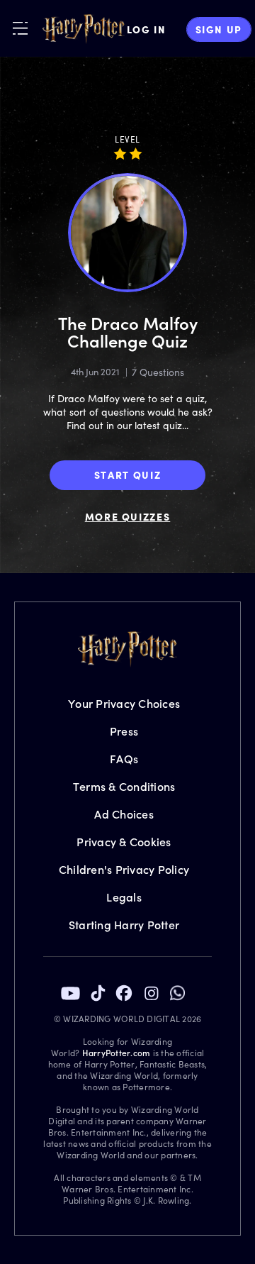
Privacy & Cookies (123, 841)
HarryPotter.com (116, 1052)
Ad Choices (124, 813)
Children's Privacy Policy (124, 869)
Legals (124, 896)
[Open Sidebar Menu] (20, 28)
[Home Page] (83, 29)
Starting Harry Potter (124, 924)
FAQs (124, 758)
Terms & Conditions (124, 786)
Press (124, 731)
